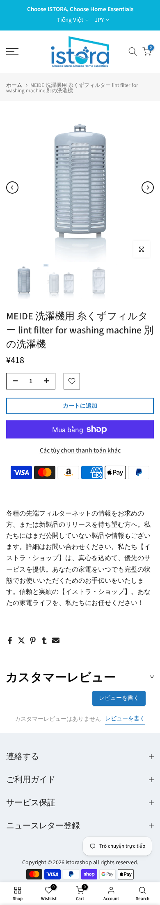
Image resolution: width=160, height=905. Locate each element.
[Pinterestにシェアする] (33, 640)
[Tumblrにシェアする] (44, 640)
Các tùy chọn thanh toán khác (80, 450)
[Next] (148, 187)
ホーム (14, 85)
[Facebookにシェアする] (10, 640)
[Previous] (12, 187)
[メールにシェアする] (55, 640)
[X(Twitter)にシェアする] (21, 640)
